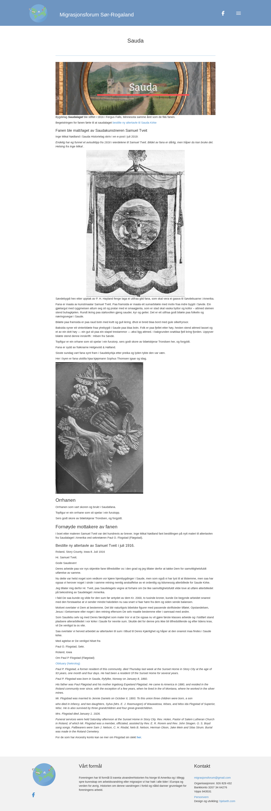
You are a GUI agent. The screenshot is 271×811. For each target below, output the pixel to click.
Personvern (201, 797)
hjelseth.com (227, 801)
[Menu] (238, 13)
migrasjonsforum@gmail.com (212, 777)
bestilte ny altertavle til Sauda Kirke (135, 122)
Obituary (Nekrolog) (68, 663)
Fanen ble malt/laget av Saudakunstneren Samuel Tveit (101, 130)
